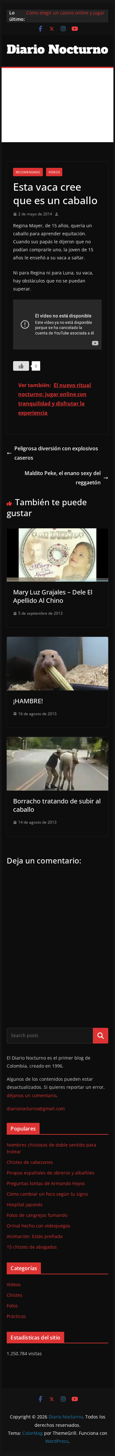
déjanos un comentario (31, 1095)
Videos (54, 172)
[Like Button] (21, 366)
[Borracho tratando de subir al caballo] (57, 741)
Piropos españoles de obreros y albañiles (51, 1173)
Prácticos (16, 1316)
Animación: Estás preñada (35, 1236)
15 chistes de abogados (32, 1247)
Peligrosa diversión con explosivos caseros (56, 453)
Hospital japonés (24, 1204)
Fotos (12, 1306)
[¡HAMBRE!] (57, 641)
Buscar (100, 1035)
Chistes (14, 1295)
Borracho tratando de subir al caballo (57, 805)
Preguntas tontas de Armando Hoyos (46, 1183)
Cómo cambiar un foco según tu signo (47, 1194)
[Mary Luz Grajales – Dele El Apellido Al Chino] (57, 532)
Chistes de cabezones (30, 1162)
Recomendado (28, 172)
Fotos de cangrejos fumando (37, 1215)
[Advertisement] (57, 105)
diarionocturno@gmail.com (36, 1108)
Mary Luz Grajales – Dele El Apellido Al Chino (52, 596)
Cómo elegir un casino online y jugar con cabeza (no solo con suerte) (65, 16)
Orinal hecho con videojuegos (38, 1226)
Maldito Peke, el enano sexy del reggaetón (63, 478)
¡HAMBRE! (28, 701)
